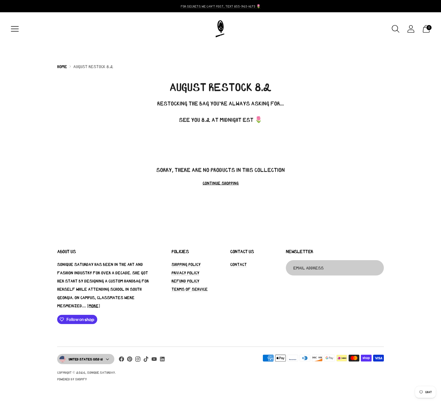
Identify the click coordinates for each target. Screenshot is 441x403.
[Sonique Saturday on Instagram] (138, 360)
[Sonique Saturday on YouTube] (154, 360)
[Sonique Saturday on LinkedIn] (162, 360)
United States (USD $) (86, 359)
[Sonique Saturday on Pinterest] (130, 360)
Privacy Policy (185, 272)
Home (62, 66)
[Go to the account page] (411, 29)
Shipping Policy (186, 264)
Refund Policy (185, 281)
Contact (238, 264)
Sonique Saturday (101, 372)
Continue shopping (221, 183)
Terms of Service (190, 289)
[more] (93, 305)
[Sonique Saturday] (220, 28)
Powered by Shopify (72, 379)
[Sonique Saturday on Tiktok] (146, 360)
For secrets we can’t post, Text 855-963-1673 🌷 (221, 6)
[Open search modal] (395, 29)
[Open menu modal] (15, 29)
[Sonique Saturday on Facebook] (121, 360)
